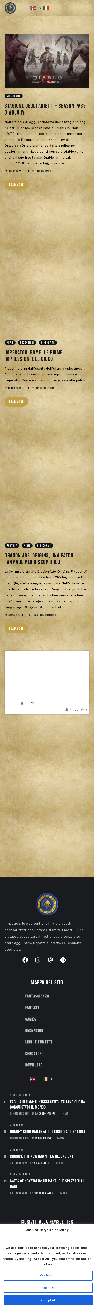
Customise (48, 1275)
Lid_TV (29, 703)
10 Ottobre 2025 (19, 1138)
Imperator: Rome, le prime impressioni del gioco (34, 356)
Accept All (48, 1300)
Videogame (14, 96)
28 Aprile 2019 (13, 388)
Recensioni (27, 342)
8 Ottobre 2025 (18, 1163)
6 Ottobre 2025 (18, 1193)
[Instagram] (40, 963)
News (10, 342)
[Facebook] (28, 963)
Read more (16, 185)
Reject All (48, 1288)
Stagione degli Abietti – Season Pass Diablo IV (45, 109)
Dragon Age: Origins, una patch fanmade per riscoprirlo (39, 559)
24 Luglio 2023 (13, 171)
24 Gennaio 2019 (14, 615)
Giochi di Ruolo (20, 1095)
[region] (47, 1267)
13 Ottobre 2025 (19, 1113)
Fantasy (12, 545)
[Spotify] (66, 963)
